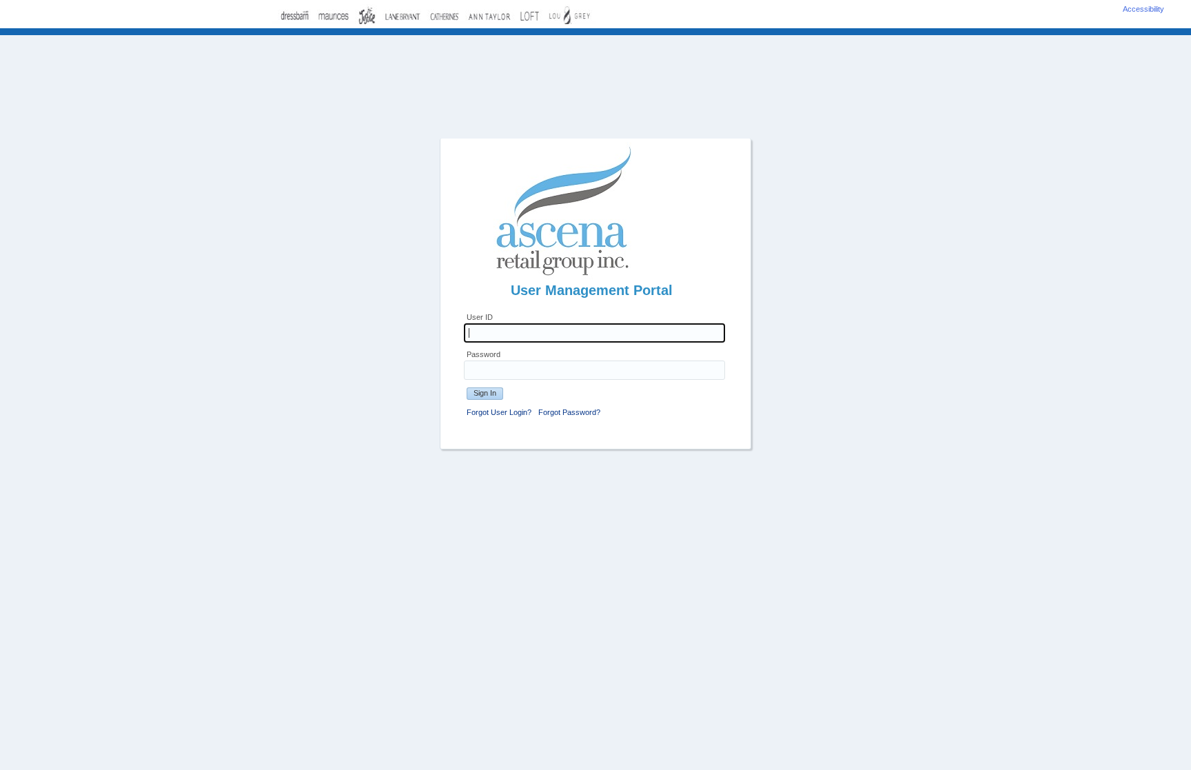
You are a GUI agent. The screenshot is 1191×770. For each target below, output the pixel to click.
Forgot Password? (569, 412)
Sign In (485, 393)
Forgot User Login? (499, 412)
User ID (480, 317)
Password (483, 354)
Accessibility (1143, 9)
